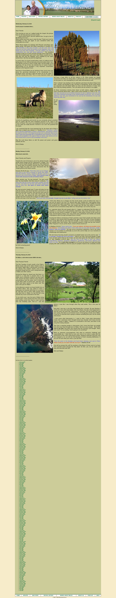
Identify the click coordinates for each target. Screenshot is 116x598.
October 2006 (22, 380)
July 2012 (21, 442)
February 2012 (22, 438)
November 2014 (22, 468)
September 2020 (22, 531)
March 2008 (21, 395)
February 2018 (22, 503)
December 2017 (22, 501)
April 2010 (21, 418)
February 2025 (22, 575)
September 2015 (22, 477)
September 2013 (22, 455)
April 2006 (21, 374)
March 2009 (21, 406)
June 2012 (21, 441)
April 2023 (21, 557)
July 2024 (21, 570)
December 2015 (22, 479)
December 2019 (22, 523)
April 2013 (21, 450)
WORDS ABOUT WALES (58, 16)
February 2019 (22, 514)
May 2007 (21, 386)
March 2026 (21, 586)
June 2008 (21, 398)
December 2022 (22, 554)
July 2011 (21, 431)
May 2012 (21, 440)
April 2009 (21, 407)
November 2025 (22, 583)
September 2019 (22, 520)
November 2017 (22, 500)
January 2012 (22, 437)
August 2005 (21, 367)
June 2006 (21, 376)
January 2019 (22, 513)
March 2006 (21, 373)
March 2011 (21, 428)
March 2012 (21, 439)
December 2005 (22, 371)
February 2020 (22, 525)
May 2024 (21, 568)
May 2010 (21, 419)
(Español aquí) (95, 20)
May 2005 (21, 364)
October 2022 (22, 553)
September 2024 (22, 572)
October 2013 (22, 456)
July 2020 (21, 529)
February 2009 (22, 405)
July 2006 (21, 377)
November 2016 (22, 489)
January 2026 (22, 585)
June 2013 (21, 452)
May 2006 (21, 375)
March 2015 (21, 471)
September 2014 (22, 466)
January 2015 (22, 469)
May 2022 (21, 548)
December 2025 (22, 584)
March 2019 (21, 515)
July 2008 (21, 399)
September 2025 (22, 581)
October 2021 (22, 542)
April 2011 (21, 429)
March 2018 (21, 504)
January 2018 (22, 502)
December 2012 (22, 447)
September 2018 (22, 509)
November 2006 (22, 381)
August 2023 (21, 561)
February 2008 (22, 394)
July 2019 (21, 518)
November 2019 (22, 522)
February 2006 (22, 372)
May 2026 (21, 588)
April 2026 (21, 587)
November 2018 (22, 511)
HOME (17, 16)
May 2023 (21, 558)
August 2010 (21, 421)
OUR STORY (32, 16)
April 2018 (21, 505)
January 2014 (22, 459)
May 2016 (21, 484)
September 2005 (22, 368)
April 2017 (21, 494)
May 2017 (21, 495)
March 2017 (21, 493)
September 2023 (22, 562)
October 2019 (22, 521)
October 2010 (22, 423)
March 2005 (21, 362)
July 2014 (21, 464)
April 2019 (21, 516)
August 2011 (21, 432)
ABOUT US (70, 16)
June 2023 (21, 559)
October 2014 (22, 467)
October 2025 (22, 582)
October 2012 (22, 445)
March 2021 (21, 537)
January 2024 (22, 565)
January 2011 (22, 426)
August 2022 (21, 551)
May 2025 (21, 577)
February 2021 (22, 536)
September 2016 (22, 488)
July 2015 (21, 475)
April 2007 (21, 385)
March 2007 (21, 384)
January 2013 (22, 448)
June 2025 (21, 578)
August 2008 (21, 400)
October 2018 (22, 510)
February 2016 (22, 481)
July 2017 (21, 497)
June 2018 (21, 507)
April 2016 (21, 483)
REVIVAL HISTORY (43, 16)
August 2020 (21, 530)
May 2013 (21, 451)
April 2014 (21, 461)
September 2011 (22, 433)
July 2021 (21, 540)
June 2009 (21, 409)
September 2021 (22, 541)
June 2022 (21, 549)
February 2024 (22, 566)
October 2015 (22, 478)
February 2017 (22, 492)
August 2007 (21, 389)
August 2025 (21, 580)
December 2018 (22, 512)
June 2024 (21, 569)
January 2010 (22, 415)
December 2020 (22, 534)
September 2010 (22, 422)
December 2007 (22, 392)
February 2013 (22, 449)
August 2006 (21, 378)
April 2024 (21, 567)
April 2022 (21, 547)
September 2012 (22, 444)
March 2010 (21, 417)
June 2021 (21, 539)
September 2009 (22, 411)
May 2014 (21, 462)
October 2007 (22, 391)
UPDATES (23, 16)
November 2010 (22, 424)
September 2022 (22, 552)
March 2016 (21, 482)
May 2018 (21, 506)
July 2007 (21, 388)
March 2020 (21, 526)
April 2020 (21, 527)
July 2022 (21, 550)
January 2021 (22, 535)
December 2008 (22, 403)
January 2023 (22, 555)
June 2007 (21, 387)
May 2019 (21, 517)
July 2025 (21, 579)
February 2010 (22, 416)
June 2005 (21, 365)
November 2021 (22, 543)
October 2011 (22, 434)
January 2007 (22, 382)
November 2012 (22, 446)
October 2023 (22, 563)
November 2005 (22, 370)
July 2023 (21, 560)
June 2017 (21, 496)
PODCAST (78, 16)
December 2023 (22, 564)
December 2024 (22, 573)
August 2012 (21, 443)
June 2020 (21, 528)
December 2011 (22, 436)
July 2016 (21, 486)
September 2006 (22, 379)
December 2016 (22, 490)
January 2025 (22, 574)
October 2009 (22, 412)
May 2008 (21, 397)
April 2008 (21, 396)
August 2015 (21, 476)
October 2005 (22, 369)
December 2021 (22, 544)
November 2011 (22, 435)
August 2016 (21, 487)
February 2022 (22, 546)
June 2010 (21, 420)
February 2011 (22, 427)
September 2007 (22, 390)
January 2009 (22, 404)
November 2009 (22, 413)
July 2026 (21, 590)
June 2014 (21, 463)
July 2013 (21, 453)
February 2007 (22, 383)
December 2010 (22, 425)
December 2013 (22, 458)
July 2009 (21, 410)
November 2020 (22, 533)
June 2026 (21, 589)
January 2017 (22, 491)
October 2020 (22, 532)
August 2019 (21, 519)
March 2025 (21, 576)
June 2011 (21, 430)
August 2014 (21, 465)
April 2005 (21, 363)
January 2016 (22, 480)
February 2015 (22, 470)
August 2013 (21, 454)
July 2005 (21, 366)
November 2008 (22, 402)
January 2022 (22, 545)
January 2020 (22, 524)
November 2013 (22, 457)
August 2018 (21, 508)
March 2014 (21, 460)
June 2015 (21, 474)
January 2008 (22, 393)
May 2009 (21, 408)
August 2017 (21, 498)
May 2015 (21, 473)
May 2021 (21, 538)
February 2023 (22, 556)
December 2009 (22, 414)
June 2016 (21, 485)
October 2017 (22, 499)
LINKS (98, 595)
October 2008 (22, 401)
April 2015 (21, 472)
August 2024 (21, 571)
